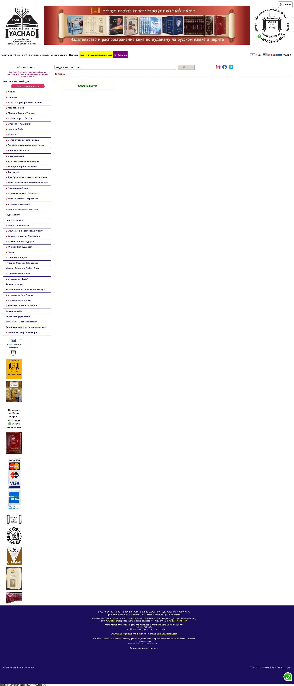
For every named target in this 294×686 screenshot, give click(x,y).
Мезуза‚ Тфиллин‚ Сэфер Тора (22, 268)
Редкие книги (13, 214)
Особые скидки (59, 55)
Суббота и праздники (19, 124)
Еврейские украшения (18, 316)
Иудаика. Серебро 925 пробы (22, 263)
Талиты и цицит (14, 284)
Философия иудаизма (20, 247)
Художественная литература (23, 161)
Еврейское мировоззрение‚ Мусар (26, 145)
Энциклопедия (16, 156)
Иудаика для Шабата (19, 273)
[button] (285, 5)
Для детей (13, 172)
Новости (74, 55)
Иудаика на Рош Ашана (20, 295)
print (24, 55)
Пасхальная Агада (18, 188)
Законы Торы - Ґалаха (20, 118)
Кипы (11, 252)
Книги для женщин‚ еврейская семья (28, 182)
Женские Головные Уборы (22, 305)
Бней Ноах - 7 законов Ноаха (21, 321)
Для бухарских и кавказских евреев (27, 177)
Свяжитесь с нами (39, 55)
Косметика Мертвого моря (22, 332)
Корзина (121, 55)
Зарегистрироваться (28, 86)
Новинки (12, 97)
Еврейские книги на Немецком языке (26, 327)
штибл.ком (29, 667)
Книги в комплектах (18, 225)
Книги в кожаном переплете (23, 198)
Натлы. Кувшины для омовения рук (25, 289)
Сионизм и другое (18, 257)
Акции (11, 91)
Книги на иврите (15, 220)
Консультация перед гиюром (96, 55)
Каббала (12, 134)
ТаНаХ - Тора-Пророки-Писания (25, 102)
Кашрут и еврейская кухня (22, 166)
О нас (17, 55)
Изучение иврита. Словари (22, 193)
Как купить (7, 55)
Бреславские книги (18, 150)
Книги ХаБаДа (15, 129)
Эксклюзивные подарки (21, 241)
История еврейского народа (23, 140)
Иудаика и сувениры (19, 204)
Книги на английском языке (23, 209)
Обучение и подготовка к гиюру (25, 231)
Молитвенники (16, 108)
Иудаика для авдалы (19, 300)
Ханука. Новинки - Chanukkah (24, 236)
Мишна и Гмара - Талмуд (21, 113)
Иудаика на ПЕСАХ (18, 279)
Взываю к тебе (14, 311)
